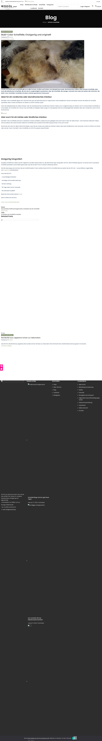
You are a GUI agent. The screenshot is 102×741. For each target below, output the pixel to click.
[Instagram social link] (12, 570)
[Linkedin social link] (92, 1)
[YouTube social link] (16, 570)
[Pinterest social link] (90, 1)
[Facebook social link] (86, 1)
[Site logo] (2, 1)
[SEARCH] (77, 6)
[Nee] (75, 737)
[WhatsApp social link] (94, 1)
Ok (73, 738)
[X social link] (88, 1)
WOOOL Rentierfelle (7, 422)
